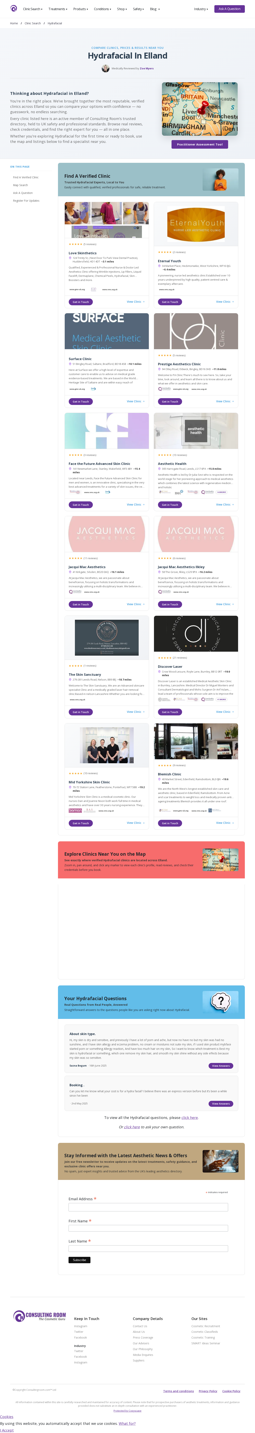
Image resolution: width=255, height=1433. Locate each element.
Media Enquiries (143, 1355)
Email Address (83, 1198)
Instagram (80, 1326)
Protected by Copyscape (127, 1410)
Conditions (103, 9)
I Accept (7, 1430)
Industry (201, 9)
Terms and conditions (178, 1391)
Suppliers (138, 1360)
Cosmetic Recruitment (205, 1326)
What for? (127, 1423)
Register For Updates (26, 200)
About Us (139, 1332)
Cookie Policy (231, 1391)
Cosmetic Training (203, 1337)
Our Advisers (141, 1343)
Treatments (58, 9)
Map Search (20, 185)
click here (189, 1117)
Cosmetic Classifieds (204, 1332)
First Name (80, 1221)
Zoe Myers (147, 68)
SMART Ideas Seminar (205, 1343)
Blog (155, 9)
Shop (122, 9)
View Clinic (134, 301)
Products (80, 9)
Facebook (80, 1337)
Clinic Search (33, 9)
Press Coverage (143, 1337)
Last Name (80, 1241)
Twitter (78, 1332)
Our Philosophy (143, 1349)
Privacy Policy (208, 1391)
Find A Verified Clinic (25, 177)
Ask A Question (229, 9)
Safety (138, 9)
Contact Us (140, 1326)
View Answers (221, 1066)
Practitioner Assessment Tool (200, 144)
